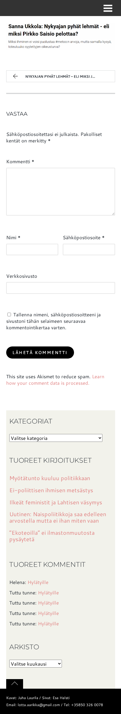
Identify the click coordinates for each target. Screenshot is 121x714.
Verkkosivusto (21, 275)
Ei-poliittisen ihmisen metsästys (51, 490)
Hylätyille (38, 582)
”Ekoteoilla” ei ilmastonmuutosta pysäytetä (52, 535)
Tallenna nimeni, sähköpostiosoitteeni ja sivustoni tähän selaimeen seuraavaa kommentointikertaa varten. (53, 321)
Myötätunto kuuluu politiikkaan (49, 478)
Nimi (13, 237)
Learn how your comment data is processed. (55, 379)
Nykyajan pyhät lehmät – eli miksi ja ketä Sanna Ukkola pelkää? (70, 76)
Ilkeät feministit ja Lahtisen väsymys (55, 502)
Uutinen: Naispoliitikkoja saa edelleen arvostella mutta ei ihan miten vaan (57, 517)
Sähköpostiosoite (84, 237)
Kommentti (20, 161)
